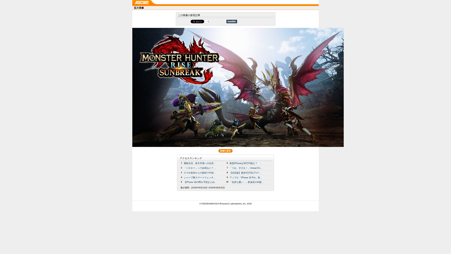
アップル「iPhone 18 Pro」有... (246, 177)
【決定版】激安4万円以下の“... (245, 172)
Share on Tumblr (231, 21)
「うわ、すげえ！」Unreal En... (246, 168)
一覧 (208, 21)
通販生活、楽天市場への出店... (200, 163)
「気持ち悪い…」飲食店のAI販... (247, 182)
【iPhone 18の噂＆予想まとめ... (200, 182)
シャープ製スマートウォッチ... (200, 177)
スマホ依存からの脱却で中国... (200, 172)
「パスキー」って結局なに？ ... (200, 168)
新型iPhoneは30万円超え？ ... (246, 163)
